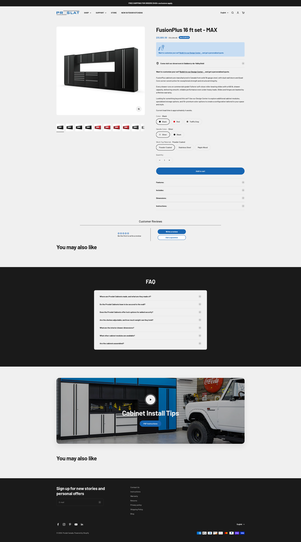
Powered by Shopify (81, 533)
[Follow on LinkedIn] (82, 524)
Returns (133, 500)
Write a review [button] (172, 231)
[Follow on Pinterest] (70, 524)
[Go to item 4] (88, 128)
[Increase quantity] (169, 160)
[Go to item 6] (107, 128)
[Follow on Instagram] (64, 524)
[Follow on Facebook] (58, 524)
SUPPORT (100, 13)
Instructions (135, 491)
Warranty (134, 496)
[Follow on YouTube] (76, 524)
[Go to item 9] (135, 128)
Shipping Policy (136, 509)
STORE (114, 13)
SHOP (86, 13)
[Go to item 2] (69, 128)
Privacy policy (136, 505)
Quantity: (160, 155)
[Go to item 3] (79, 128)
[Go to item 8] (126, 128)
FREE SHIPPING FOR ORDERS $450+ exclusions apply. (151, 3)
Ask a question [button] (172, 237)
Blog (132, 514)
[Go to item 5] (98, 128)
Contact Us (134, 487)
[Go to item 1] (60, 128)
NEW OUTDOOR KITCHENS (132, 13)
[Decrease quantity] (159, 160)
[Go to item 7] (116, 128)
